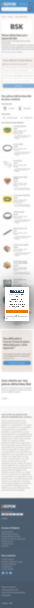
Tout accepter (17, 311)
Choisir (17, 315)
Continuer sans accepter (11, 317)
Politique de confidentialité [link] (11, 318)
